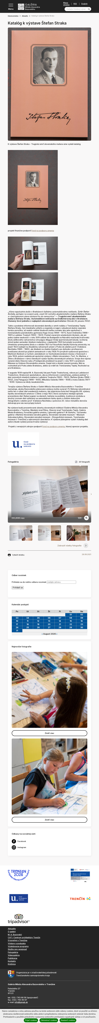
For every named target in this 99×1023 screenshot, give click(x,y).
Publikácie (12, 958)
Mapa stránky (66, 4)
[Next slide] (91, 494)
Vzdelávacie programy (18, 946)
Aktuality (25, 16)
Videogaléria (14, 955)
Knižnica (12, 964)
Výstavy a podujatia (17, 943)
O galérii (12, 931)
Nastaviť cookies (68, 1020)
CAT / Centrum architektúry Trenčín (24, 937)
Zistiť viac (49, 733)
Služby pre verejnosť (17, 949)
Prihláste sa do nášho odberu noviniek (29, 582)
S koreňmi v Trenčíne (17, 940)
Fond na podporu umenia (42, 230)
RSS (75, 4)
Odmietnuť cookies (49, 1020)
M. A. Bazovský (15, 934)
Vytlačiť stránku (18, 555)
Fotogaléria (13, 952)
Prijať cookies (31, 1020)
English (84, 4)
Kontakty (12, 961)
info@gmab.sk (21, 1002)
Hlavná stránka (13, 16)
